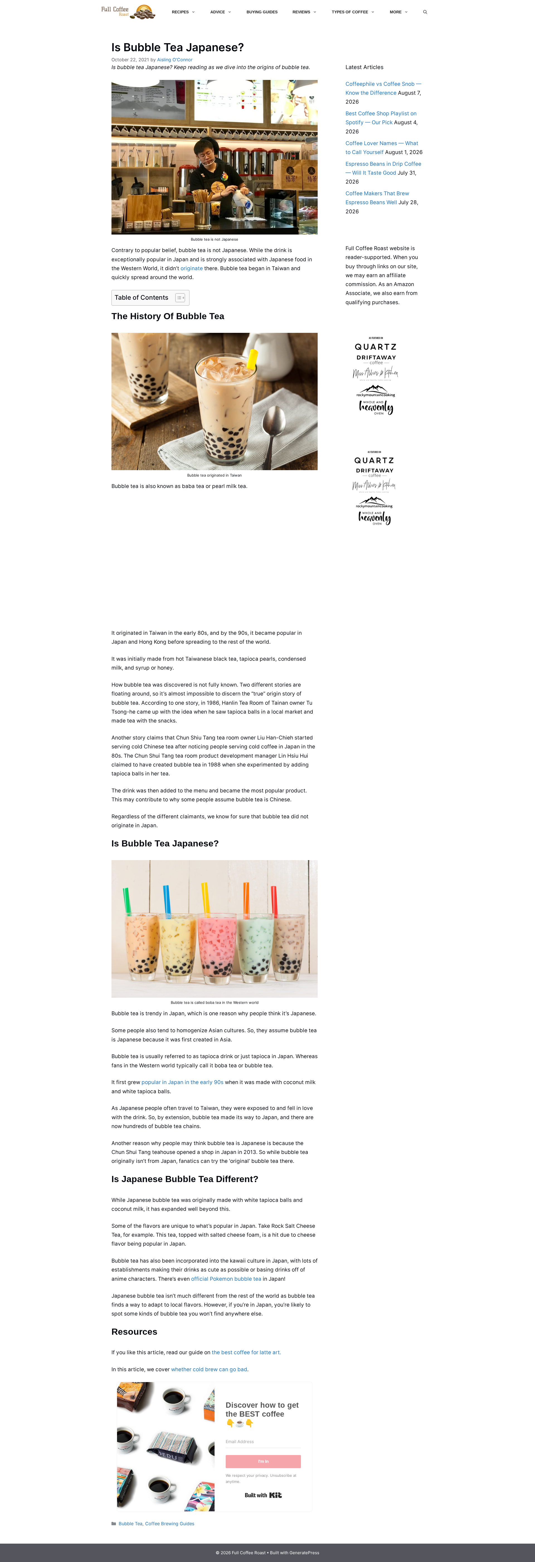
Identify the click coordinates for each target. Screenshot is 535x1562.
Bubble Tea (130, 1523)
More (396, 12)
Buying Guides (262, 12)
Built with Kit (263, 1495)
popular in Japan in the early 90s (182, 1082)
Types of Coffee (350, 12)
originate (192, 268)
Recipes (180, 12)
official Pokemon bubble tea (226, 1279)
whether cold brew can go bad (209, 1369)
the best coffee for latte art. (246, 1352)
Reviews (301, 12)
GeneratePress (304, 1552)
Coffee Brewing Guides (169, 1523)
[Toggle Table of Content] (177, 297)
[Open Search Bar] (425, 12)
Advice (217, 12)
